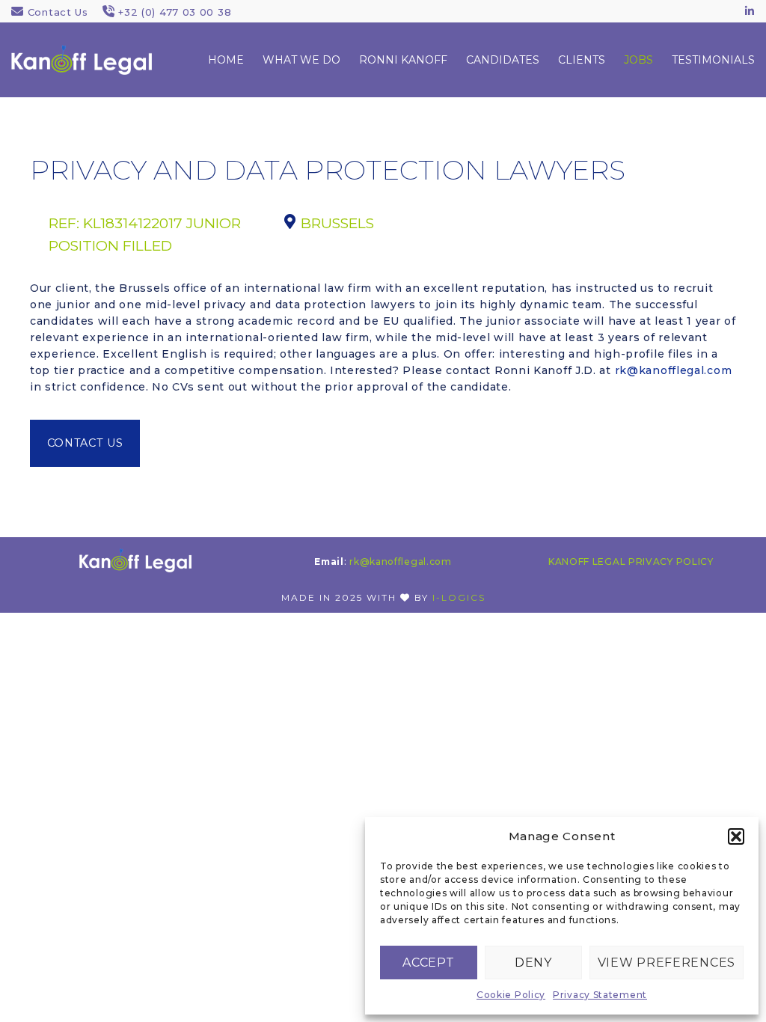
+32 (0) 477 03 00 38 (174, 12)
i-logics (458, 597)
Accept (428, 962)
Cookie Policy (511, 994)
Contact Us (58, 12)
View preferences (666, 962)
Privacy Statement (600, 994)
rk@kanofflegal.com (673, 370)
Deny (533, 962)
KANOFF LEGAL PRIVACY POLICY (631, 561)
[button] (736, 836)
